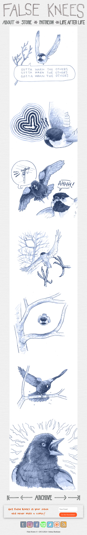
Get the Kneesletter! (68, 515)
